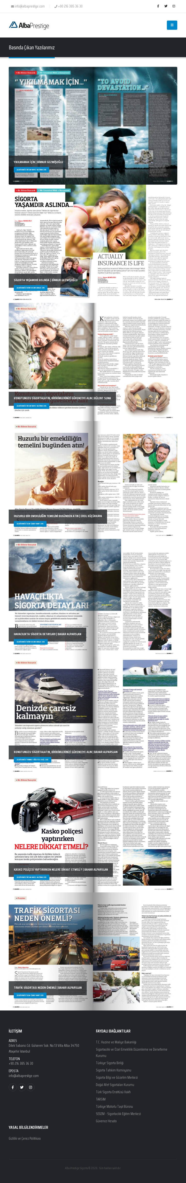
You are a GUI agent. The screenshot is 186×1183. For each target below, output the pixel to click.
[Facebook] (158, 6)
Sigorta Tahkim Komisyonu (113, 1070)
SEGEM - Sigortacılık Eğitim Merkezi (118, 1113)
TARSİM (101, 1099)
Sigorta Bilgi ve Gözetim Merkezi (117, 1077)
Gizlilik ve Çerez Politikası (25, 1138)
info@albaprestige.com (24, 1075)
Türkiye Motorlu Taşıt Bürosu (114, 1106)
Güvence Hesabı (106, 1121)
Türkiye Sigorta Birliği (110, 1063)
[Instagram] (173, 6)
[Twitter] (166, 6)
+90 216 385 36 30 (21, 1063)
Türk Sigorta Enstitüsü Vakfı (113, 1092)
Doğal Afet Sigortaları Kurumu (115, 1084)
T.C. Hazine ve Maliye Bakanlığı (116, 1042)
